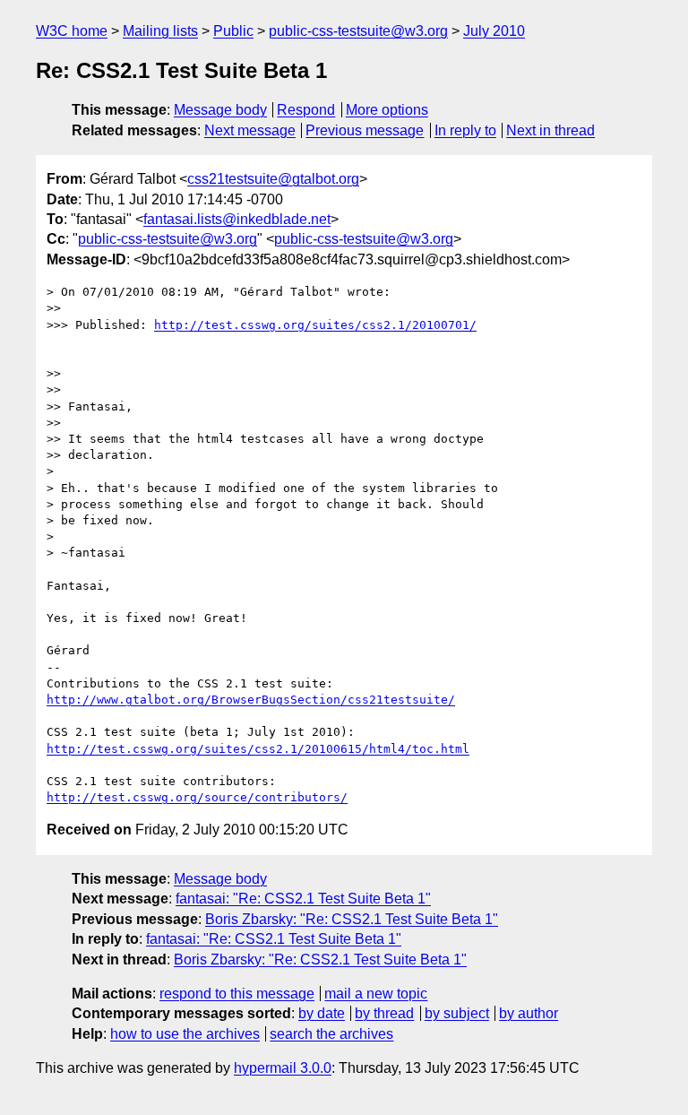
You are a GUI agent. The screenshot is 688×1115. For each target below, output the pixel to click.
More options (387, 109)
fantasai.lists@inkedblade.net (237, 219)
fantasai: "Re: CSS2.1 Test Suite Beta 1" (303, 898)
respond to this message (236, 993)
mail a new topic (375, 993)
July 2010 (494, 31)
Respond (306, 109)
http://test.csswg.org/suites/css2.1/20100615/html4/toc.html (258, 749)
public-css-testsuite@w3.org (358, 31)
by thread (384, 1013)
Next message (250, 130)
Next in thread (550, 130)
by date (321, 1013)
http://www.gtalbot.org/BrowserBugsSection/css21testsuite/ (251, 699)
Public (233, 31)
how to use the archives (185, 1034)
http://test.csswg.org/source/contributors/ (197, 797)
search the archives (331, 1034)
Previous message (364, 130)
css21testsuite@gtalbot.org (273, 178)
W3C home (72, 31)
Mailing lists (160, 31)
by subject (457, 1013)
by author (528, 1013)
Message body (220, 109)
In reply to (465, 130)
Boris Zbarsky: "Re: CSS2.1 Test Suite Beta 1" (351, 919)
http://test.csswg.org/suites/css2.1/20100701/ (315, 325)
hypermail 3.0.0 (282, 1068)
